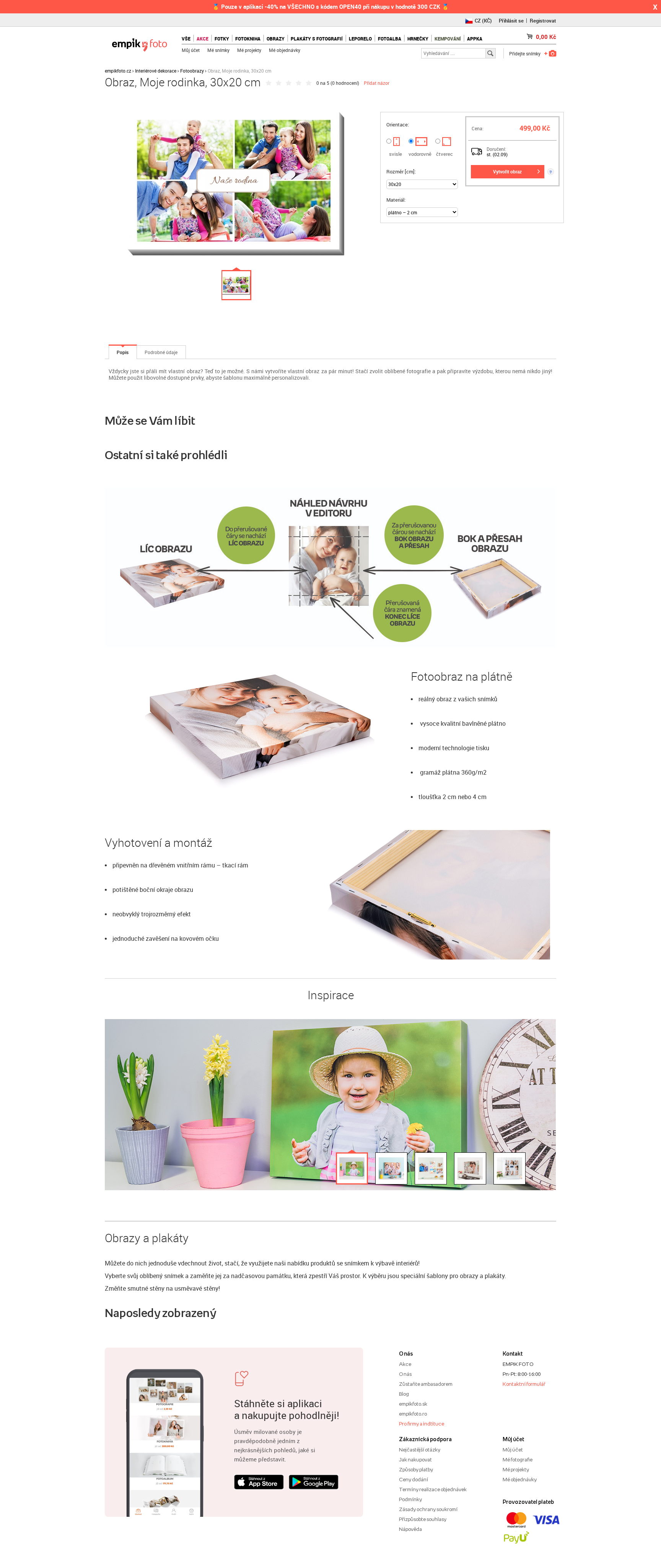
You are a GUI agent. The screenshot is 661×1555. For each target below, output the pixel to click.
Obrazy (276, 39)
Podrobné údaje (161, 352)
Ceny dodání (413, 1479)
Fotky (222, 39)
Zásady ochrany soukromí (428, 1509)
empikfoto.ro (413, 1413)
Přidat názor (376, 83)
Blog (404, 1393)
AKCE (202, 39)
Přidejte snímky (525, 53)
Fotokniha (247, 39)
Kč (546, 36)
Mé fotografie (517, 1459)
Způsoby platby (416, 1469)
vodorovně (420, 153)
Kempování (448, 39)
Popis (123, 352)
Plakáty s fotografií (317, 39)
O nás (405, 1374)
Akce (405, 1364)
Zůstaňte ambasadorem (426, 1384)
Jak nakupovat (415, 1459)
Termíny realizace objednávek (433, 1489)
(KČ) (483, 20)
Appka (474, 39)
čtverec (444, 153)
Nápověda (410, 1529)
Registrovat (543, 20)
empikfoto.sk (413, 1403)
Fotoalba (389, 39)
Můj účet (191, 50)
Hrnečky (417, 39)
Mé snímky (218, 50)
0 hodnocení (345, 83)
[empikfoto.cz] (139, 43)
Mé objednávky (284, 50)
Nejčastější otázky (419, 1449)
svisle (395, 153)
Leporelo (360, 39)
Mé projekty (249, 50)
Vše (186, 39)
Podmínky (410, 1499)
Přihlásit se (511, 20)
